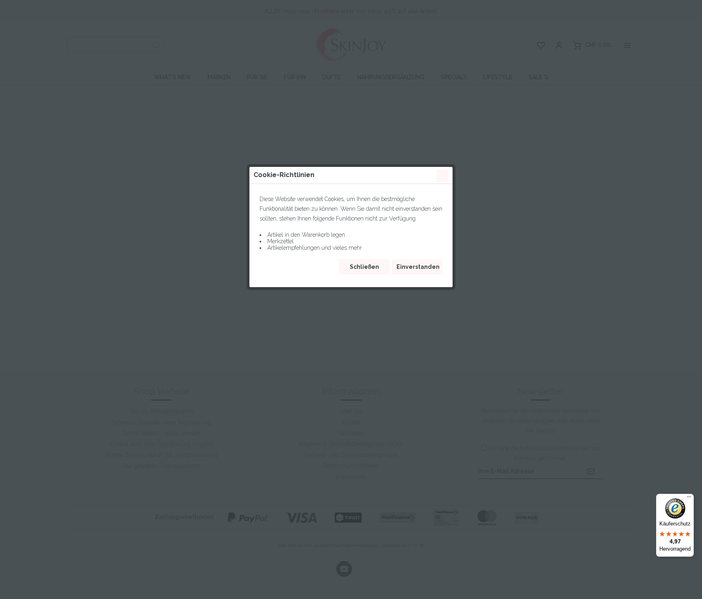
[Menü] (689, 499)
